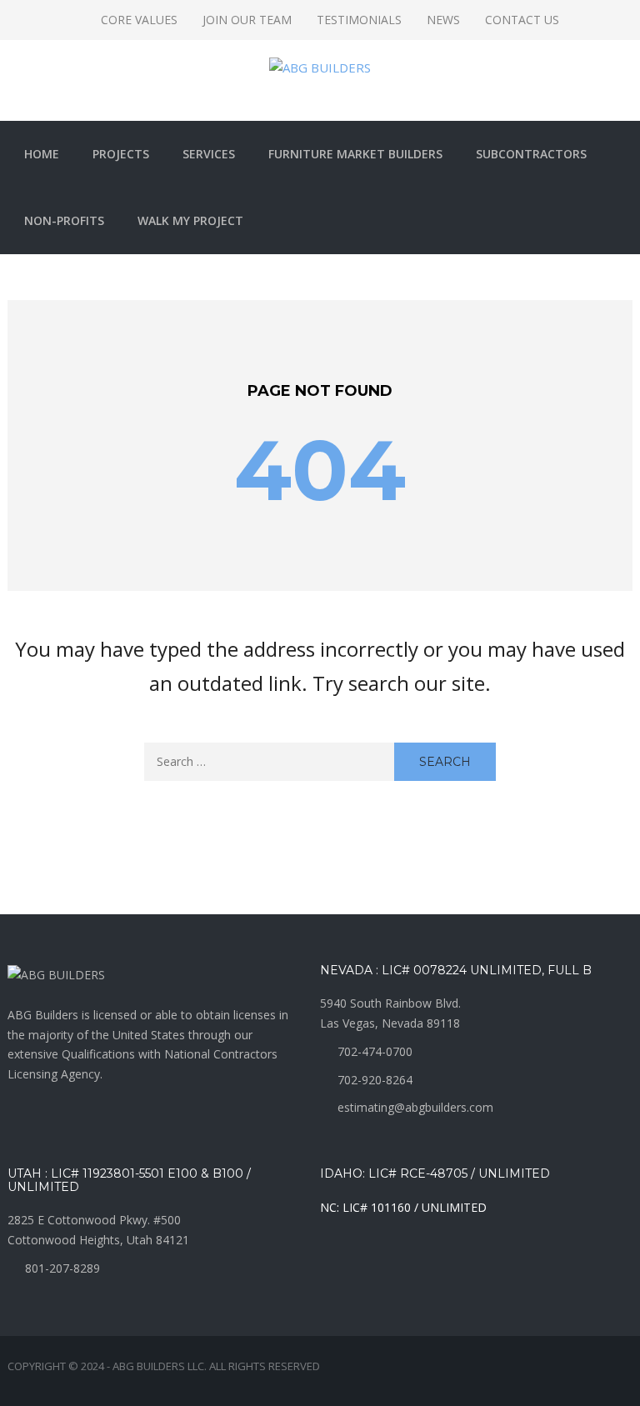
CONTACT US (522, 20)
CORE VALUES (139, 20)
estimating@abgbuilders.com (415, 1107)
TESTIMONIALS (359, 20)
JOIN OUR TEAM (247, 20)
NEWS (443, 20)
